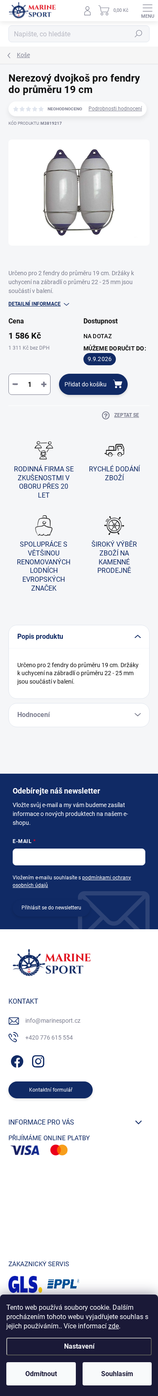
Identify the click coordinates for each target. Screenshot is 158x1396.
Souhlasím (117, 1374)
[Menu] (147, 10)
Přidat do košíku (85, 384)
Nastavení (79, 1346)
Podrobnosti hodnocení (115, 109)
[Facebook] (15, 1059)
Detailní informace (34, 304)
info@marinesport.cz (52, 1020)
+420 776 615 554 (49, 1037)
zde (113, 1326)
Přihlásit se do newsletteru (51, 908)
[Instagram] (36, 1059)
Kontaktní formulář (50, 1090)
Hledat (138, 34)
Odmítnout (41, 1374)
